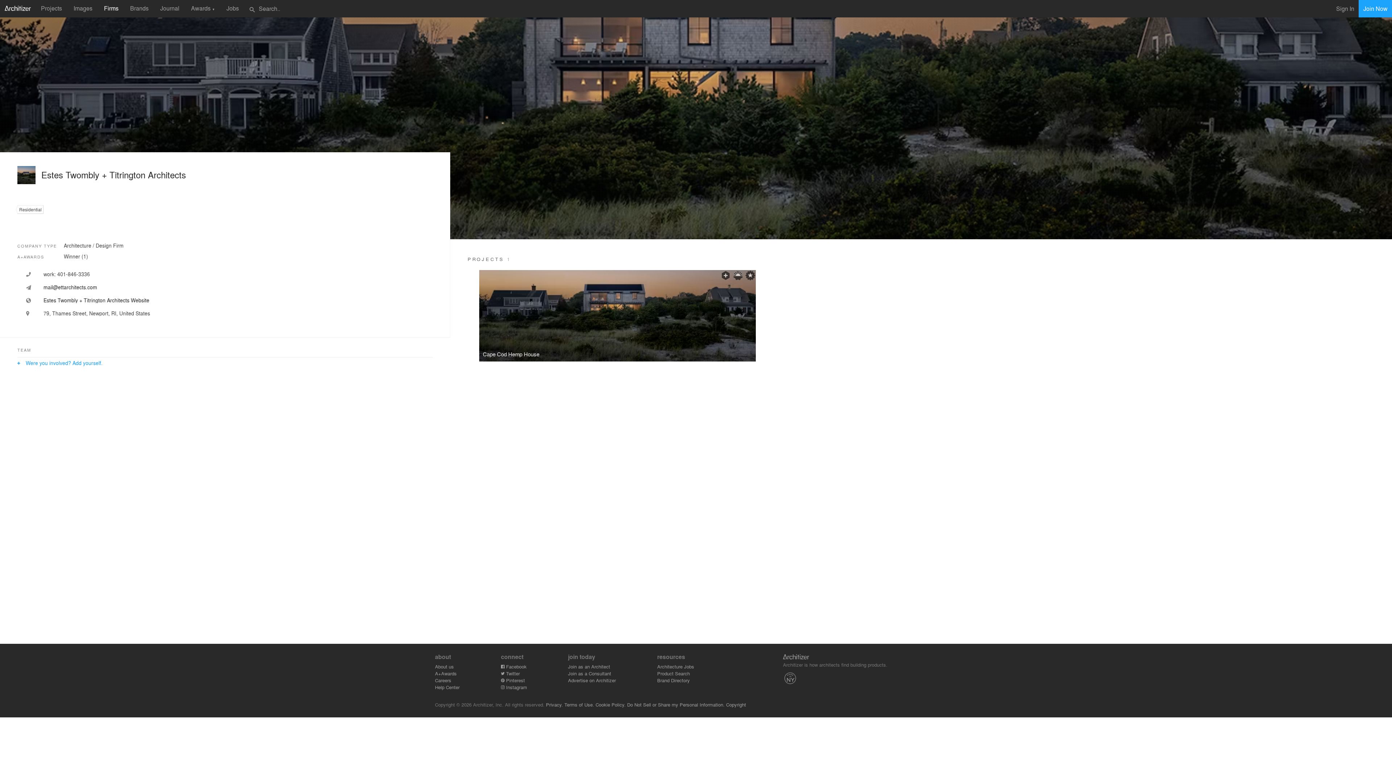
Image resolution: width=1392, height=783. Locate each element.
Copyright (736, 704)
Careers (443, 680)
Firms (111, 8)
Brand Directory (673, 680)
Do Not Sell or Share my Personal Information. (676, 704)
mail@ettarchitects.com (70, 287)
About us (444, 666)
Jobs (233, 8)
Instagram (516, 687)
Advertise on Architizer (592, 680)
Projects (51, 8)
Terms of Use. (579, 704)
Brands (139, 8)
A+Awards (446, 673)
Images (83, 8)
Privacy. (554, 704)
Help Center (447, 687)
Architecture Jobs (675, 666)
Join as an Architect (589, 666)
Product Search (673, 673)
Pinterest (515, 680)
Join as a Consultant (589, 673)
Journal (169, 8)
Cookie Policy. (611, 704)
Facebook (516, 666)
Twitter (512, 673)
